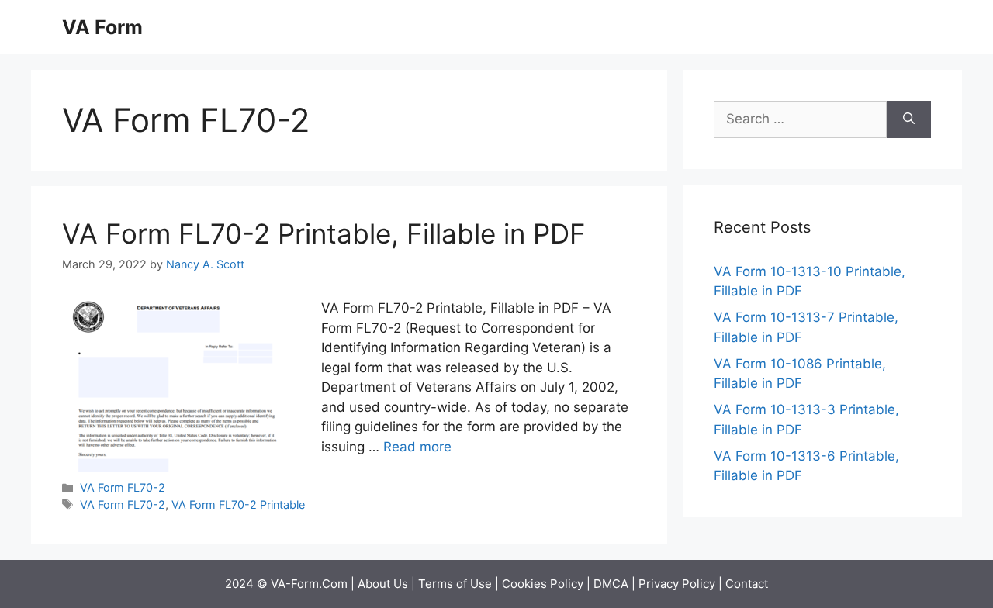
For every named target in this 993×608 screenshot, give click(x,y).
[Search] (909, 119)
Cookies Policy (542, 583)
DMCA (610, 583)
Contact (746, 583)
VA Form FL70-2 (122, 487)
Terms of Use (455, 583)
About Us (383, 583)
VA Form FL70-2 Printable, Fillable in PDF (324, 233)
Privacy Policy (676, 583)
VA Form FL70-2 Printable (238, 504)
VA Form (102, 27)
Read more (417, 446)
